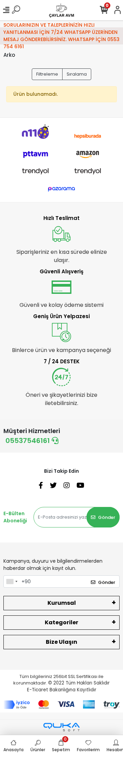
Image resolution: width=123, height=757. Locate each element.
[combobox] (11, 581)
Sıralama (77, 74)
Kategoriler (61, 622)
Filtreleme (47, 74)
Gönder (106, 517)
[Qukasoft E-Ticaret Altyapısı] (61, 727)
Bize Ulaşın (61, 642)
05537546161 (28, 440)
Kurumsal (61, 603)
